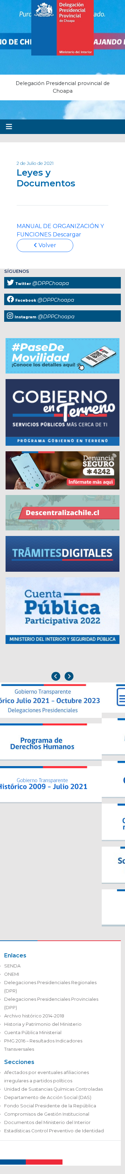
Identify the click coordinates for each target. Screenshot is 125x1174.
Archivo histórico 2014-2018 (34, 1015)
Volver (46, 245)
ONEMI (11, 974)
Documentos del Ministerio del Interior (47, 1122)
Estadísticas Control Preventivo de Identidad (54, 1130)
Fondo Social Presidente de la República (50, 1105)
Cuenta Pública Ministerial (32, 1032)
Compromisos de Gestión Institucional (46, 1114)
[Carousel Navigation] (62, 677)
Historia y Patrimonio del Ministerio (43, 1024)
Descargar (67, 234)
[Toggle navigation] (9, 126)
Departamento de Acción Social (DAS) (47, 1097)
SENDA (12, 965)
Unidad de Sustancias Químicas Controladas (53, 1089)
